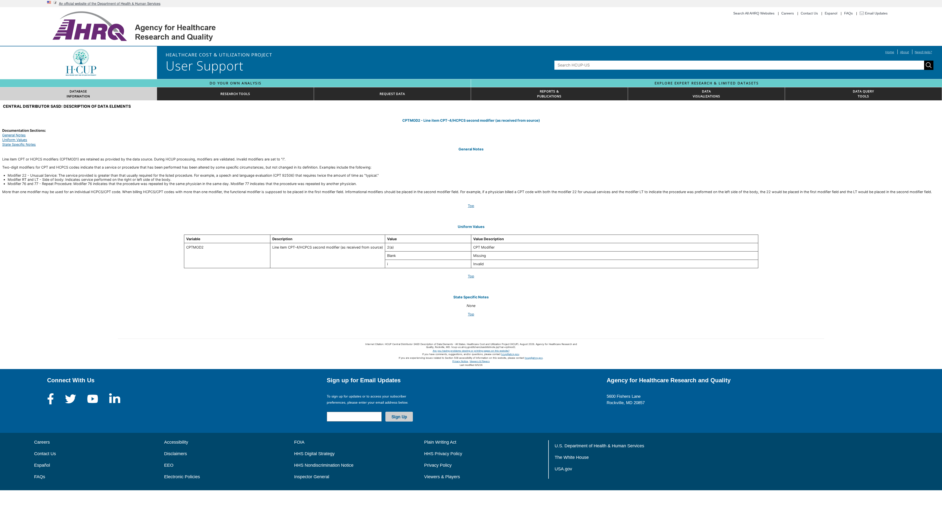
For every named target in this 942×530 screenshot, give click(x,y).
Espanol (831, 13)
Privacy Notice (460, 361)
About (904, 52)
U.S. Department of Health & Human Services (599, 445)
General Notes (14, 135)
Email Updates (876, 13)
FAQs (848, 13)
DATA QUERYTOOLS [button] (863, 93)
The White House (572, 457)
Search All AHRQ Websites (753, 13)
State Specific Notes (19, 144)
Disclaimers (175, 453)
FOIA (299, 442)
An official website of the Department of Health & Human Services (109, 3)
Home (889, 52)
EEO (168, 465)
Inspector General (311, 476)
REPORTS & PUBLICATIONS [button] (549, 93)
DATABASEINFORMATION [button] (78, 93)
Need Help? (923, 52)
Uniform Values (14, 140)
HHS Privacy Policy (443, 453)
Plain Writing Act (440, 442)
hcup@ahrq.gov (510, 354)
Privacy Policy (438, 465)
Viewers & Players (480, 361)
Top (471, 206)
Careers (787, 13)
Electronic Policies (182, 476)
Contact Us (809, 13)
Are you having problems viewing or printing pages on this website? (471, 350)
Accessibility (176, 442)
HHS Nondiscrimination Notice (323, 465)
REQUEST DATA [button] (392, 94)
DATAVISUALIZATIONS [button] (706, 93)
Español (42, 465)
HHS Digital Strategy (314, 453)
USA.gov (563, 468)
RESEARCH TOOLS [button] (235, 94)
